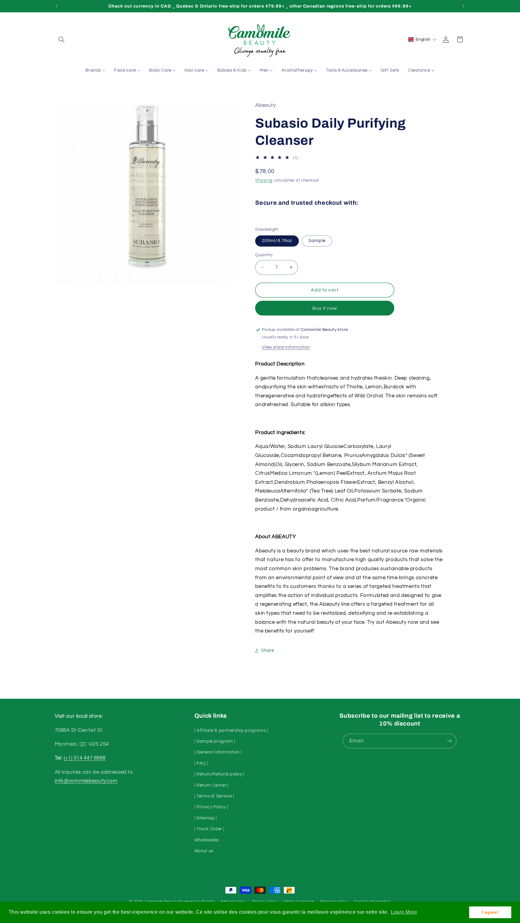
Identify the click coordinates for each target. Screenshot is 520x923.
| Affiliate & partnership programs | (231, 730)
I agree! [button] (490, 912)
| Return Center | (211, 785)
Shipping (264, 180)
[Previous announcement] (56, 6)
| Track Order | (209, 829)
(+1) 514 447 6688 (85, 758)
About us (203, 850)
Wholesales (206, 840)
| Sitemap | (205, 818)
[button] (62, 39)
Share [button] (267, 650)
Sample (317, 240)
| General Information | (218, 752)
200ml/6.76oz (277, 240)
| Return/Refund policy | (219, 774)
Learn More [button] (404, 912)
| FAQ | (201, 763)
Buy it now (324, 308)
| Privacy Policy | (211, 807)
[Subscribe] (449, 741)
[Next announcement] (463, 6)
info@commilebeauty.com (86, 781)
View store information (286, 347)
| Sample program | (214, 741)
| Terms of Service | (214, 796)
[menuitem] (95, 70)
